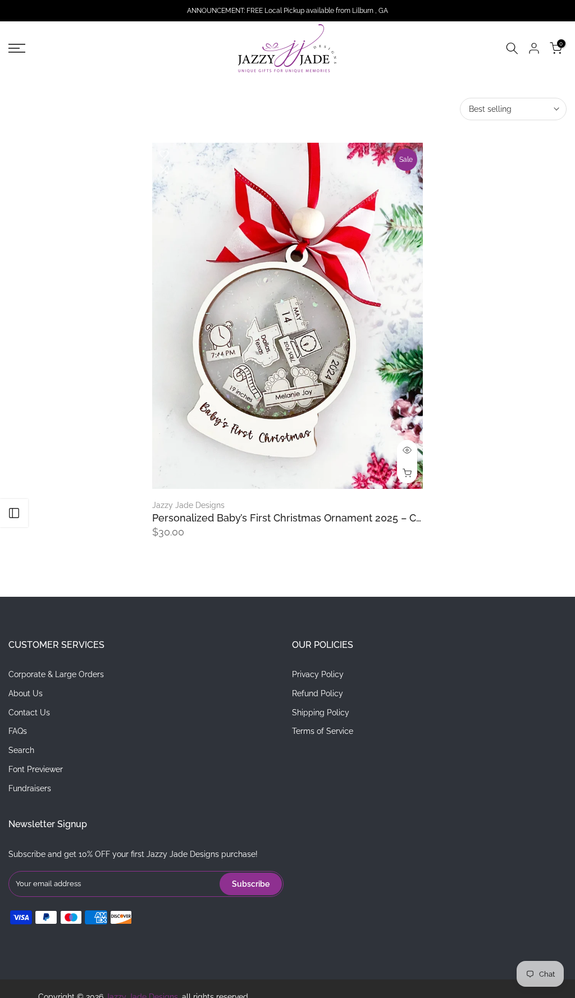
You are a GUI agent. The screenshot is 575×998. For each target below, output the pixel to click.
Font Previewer (35, 769)
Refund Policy (317, 693)
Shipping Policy (320, 712)
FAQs (17, 731)
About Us (25, 693)
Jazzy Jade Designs (188, 505)
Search (21, 750)
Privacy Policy (318, 674)
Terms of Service (322, 731)
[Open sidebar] (14, 513)
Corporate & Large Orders (56, 674)
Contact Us (29, 712)
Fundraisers (29, 788)
